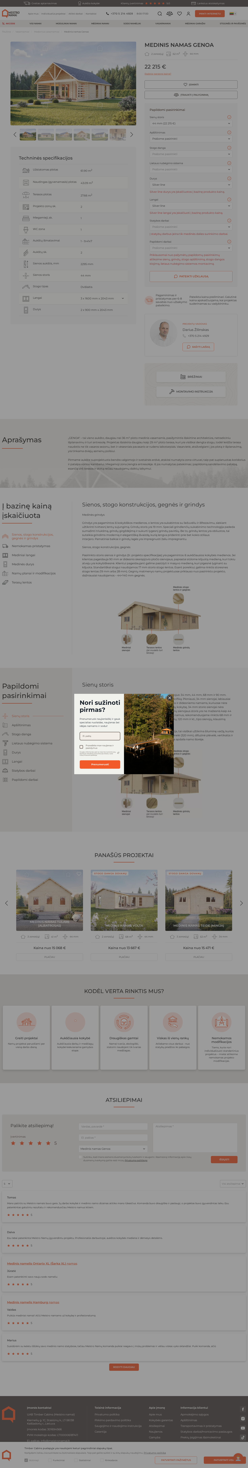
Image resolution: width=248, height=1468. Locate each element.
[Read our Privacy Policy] (118, 753)
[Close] (170, 698)
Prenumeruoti (100, 764)
